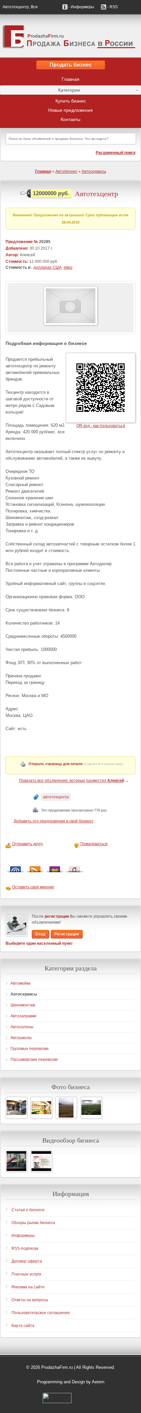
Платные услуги (26, 1274)
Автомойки (20, 983)
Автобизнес (66, 171)
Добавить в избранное (55, 867)
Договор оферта (26, 1261)
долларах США (47, 267)
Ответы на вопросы (29, 1300)
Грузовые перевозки (29, 1048)
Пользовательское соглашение (40, 1312)
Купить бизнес (70, 101)
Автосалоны (21, 1027)
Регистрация (66, 934)
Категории (40, 91)
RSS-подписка (24, 1248)
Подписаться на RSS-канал (35, 867)
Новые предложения (70, 110)
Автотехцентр (96, 193)
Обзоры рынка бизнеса (33, 1222)
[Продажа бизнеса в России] (70, 36)
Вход (40, 934)
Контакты (70, 119)
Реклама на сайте (28, 1287)
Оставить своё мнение (33, 887)
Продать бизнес (71, 65)
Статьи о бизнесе (28, 1210)
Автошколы (21, 1037)
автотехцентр (56, 797)
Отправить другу (27, 844)
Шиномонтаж (22, 1005)
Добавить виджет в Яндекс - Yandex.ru (74, 867)
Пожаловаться (94, 844)
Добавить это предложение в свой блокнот (53, 821)
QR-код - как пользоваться (100, 425)
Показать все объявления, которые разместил (71, 780)
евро (68, 267)
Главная (70, 79)
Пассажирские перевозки (34, 1059)
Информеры (23, 1235)
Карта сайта (22, 1325)
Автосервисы (94, 171)
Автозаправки (23, 1016)
